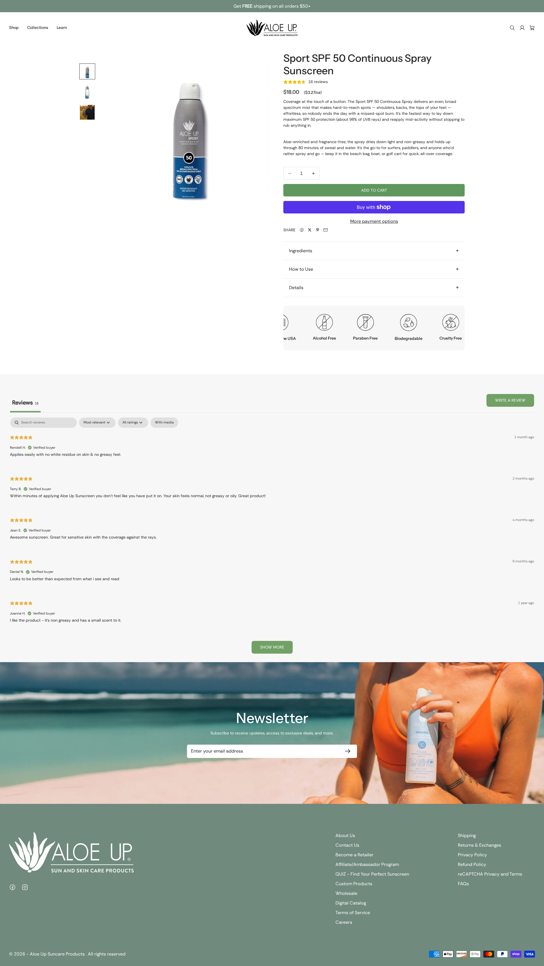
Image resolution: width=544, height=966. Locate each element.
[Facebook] (12, 887)
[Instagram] (25, 887)
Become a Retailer (354, 855)
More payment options (374, 221)
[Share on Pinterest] (317, 230)
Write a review (510, 400)
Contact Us (347, 845)
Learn (62, 27)
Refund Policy (472, 864)
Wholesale (346, 893)
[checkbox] (164, 423)
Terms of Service (352, 913)
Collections (37, 27)
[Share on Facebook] (301, 230)
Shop (14, 27)
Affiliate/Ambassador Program (367, 864)
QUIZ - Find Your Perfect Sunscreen (372, 874)
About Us (345, 835)
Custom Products (353, 884)
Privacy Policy (472, 855)
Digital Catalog (350, 903)
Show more (272, 647)
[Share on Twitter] (309, 230)
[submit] (346, 751)
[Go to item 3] (87, 112)
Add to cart (374, 190)
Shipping (467, 835)
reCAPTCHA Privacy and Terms (490, 874)
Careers (343, 922)
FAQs (463, 884)
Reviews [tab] (25, 402)
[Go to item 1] (87, 71)
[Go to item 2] (87, 92)
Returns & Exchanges (479, 845)
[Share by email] (325, 230)
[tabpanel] (272, 538)
